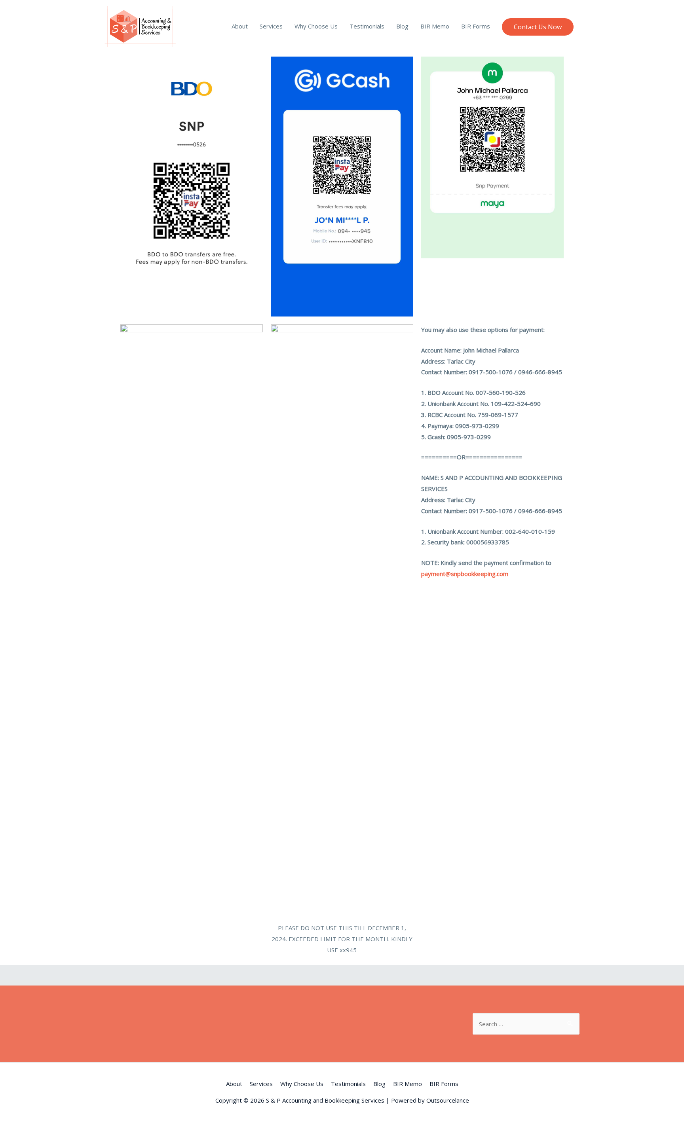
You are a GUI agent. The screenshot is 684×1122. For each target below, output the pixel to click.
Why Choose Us (316, 26)
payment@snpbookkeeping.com (464, 574)
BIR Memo (434, 26)
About (240, 26)
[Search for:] (526, 1024)
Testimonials (367, 26)
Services (271, 26)
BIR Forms (475, 26)
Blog (402, 26)
